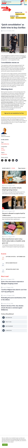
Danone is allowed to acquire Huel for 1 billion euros (13, 214)
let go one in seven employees (11, 105)
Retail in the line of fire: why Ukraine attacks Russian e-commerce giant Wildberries (12, 308)
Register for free (20, 14)
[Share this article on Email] (16, 160)
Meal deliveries (5, 144)
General (4, 279)
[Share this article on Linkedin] (13, 160)
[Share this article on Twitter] (9, 160)
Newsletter (18, 12)
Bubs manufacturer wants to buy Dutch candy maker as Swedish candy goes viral (13, 241)
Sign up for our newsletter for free (14, 113)
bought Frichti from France (7, 96)
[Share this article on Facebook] (2, 160)
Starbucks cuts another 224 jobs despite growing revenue (12, 189)
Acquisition (4, 154)
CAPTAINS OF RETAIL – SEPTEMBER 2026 (15, 256)
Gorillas (3, 150)
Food (4, 30)
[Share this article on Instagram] (6, 160)
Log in (12, 17)
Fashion (4, 295)
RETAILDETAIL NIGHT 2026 (12, 269)
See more (21, 168)
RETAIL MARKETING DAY (11, 263)
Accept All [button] (5, 444)
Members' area (14, 16)
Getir (2, 148)
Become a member (20, 17)
